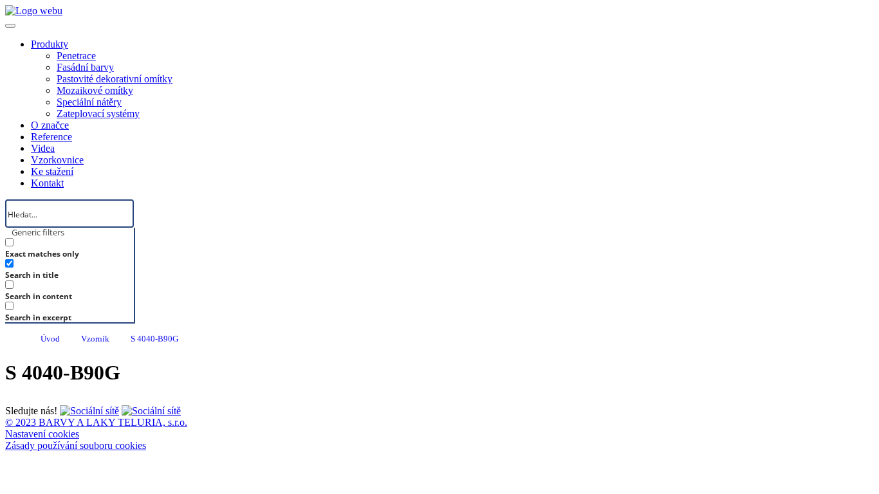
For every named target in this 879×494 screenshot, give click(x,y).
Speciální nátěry (89, 101)
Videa (43, 148)
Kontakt (47, 183)
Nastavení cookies (42, 433)
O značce (50, 125)
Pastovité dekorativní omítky (114, 78)
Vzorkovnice (57, 159)
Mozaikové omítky (95, 90)
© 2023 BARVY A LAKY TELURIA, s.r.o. (96, 422)
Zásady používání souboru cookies (75, 445)
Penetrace (76, 55)
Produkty (49, 44)
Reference (51, 136)
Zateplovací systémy (98, 113)
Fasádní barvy (85, 67)
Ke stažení (52, 171)
